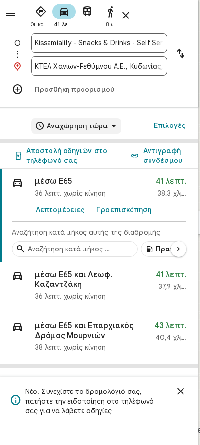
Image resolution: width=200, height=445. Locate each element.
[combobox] (99, 43)
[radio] (40, 14)
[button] (99, 287)
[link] (99, 215)
